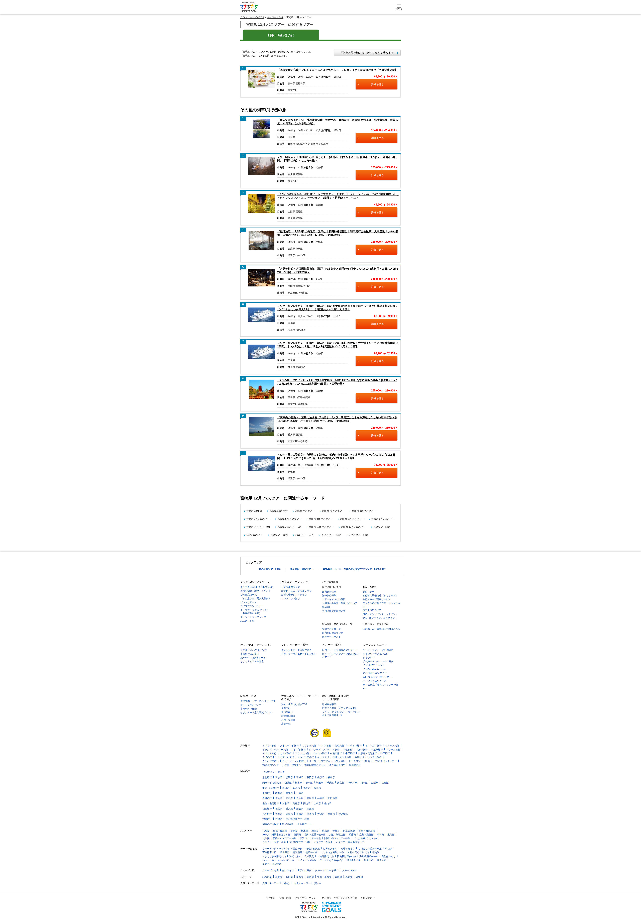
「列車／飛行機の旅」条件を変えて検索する (365, 52)
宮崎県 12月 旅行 (279, 510)
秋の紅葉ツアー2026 (270, 569)
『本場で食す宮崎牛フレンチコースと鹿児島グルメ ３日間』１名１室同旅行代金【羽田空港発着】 (337, 69)
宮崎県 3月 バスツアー (321, 519)
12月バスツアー (254, 535)
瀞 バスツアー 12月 (331, 535)
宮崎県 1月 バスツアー (383, 519)
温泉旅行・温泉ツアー (301, 569)
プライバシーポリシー (306, 897)
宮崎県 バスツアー (304, 510)
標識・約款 (285, 897)
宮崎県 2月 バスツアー (352, 519)
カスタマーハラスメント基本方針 (339, 897)
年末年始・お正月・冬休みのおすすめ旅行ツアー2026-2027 (354, 569)
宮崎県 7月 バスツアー (258, 519)
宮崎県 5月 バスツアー (289, 519)
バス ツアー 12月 (304, 535)
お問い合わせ (368, 897)
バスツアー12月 (382, 527)
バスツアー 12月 (279, 535)
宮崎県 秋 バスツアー (333, 510)
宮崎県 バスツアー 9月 (258, 527)
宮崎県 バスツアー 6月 (289, 527)
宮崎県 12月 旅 (254, 510)
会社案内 (270, 897)
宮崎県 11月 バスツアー (321, 527)
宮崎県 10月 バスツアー (353, 527)
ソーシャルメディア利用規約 (378, 650)
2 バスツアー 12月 (358, 535)
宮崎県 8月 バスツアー (364, 510)
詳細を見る (377, 84)
